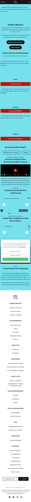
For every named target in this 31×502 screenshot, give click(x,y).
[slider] (8, 175)
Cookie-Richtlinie (22, 247)
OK (15, 259)
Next (26, 204)
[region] (15, 251)
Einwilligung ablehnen (15, 255)
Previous (4, 204)
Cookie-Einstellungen (15, 251)
